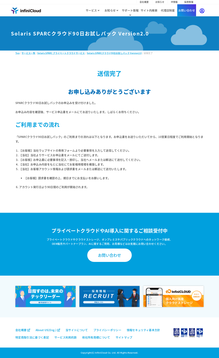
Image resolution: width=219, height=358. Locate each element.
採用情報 (188, 1)
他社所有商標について (96, 337)
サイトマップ (124, 337)
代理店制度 (168, 10)
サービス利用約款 (65, 337)
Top (17, 53)
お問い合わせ (186, 10)
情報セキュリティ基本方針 (143, 330)
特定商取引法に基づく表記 (32, 337)
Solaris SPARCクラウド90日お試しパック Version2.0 (114, 53)
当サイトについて (77, 330)
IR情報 (174, 1)
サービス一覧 (28, 53)
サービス (92, 10)
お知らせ (159, 1)
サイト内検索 (149, 10)
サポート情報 (130, 10)
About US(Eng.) (46, 330)
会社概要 (144, 1)
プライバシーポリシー (107, 330)
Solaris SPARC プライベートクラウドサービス (61, 53)
